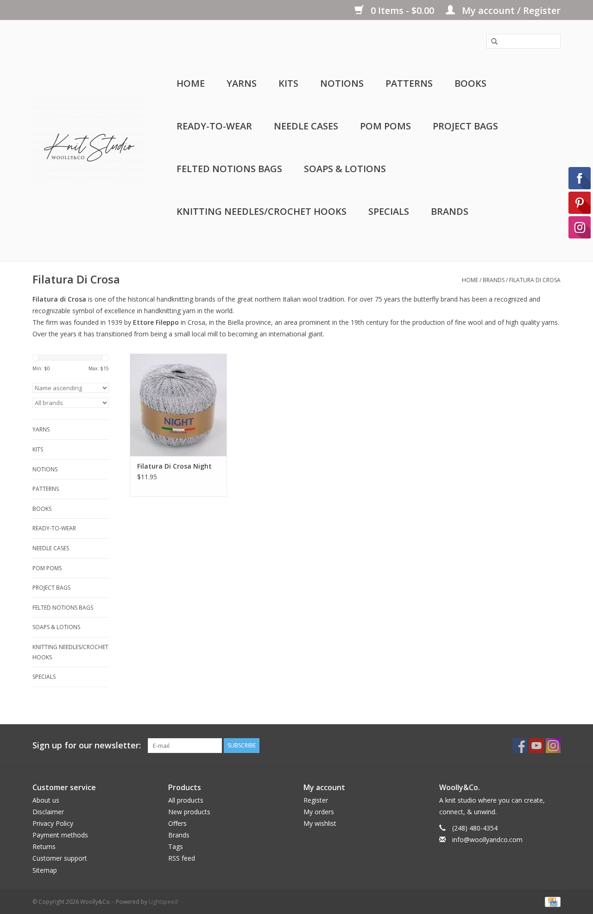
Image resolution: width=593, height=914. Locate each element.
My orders (318, 811)
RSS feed (181, 858)
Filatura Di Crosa (535, 280)
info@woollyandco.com (487, 839)
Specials (388, 211)
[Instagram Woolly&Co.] (553, 745)
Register (315, 800)
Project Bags (465, 126)
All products (185, 800)
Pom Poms (385, 126)
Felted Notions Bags (229, 168)
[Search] (491, 42)
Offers (177, 823)
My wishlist (319, 823)
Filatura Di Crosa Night (174, 466)
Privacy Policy (52, 823)
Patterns (409, 83)
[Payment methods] (551, 901)
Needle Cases (306, 126)
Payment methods (60, 834)
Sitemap (44, 870)
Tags (175, 846)
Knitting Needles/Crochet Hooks (262, 211)
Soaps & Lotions (345, 168)
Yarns (242, 83)
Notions (342, 83)
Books (470, 83)
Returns (44, 846)
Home (191, 83)
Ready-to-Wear (214, 126)
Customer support (59, 858)
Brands (449, 211)
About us (45, 800)
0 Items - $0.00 (402, 10)
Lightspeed (163, 902)
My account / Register (510, 10)
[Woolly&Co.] (89, 141)
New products (189, 811)
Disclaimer (48, 811)
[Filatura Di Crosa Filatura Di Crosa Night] (178, 405)
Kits (288, 83)
